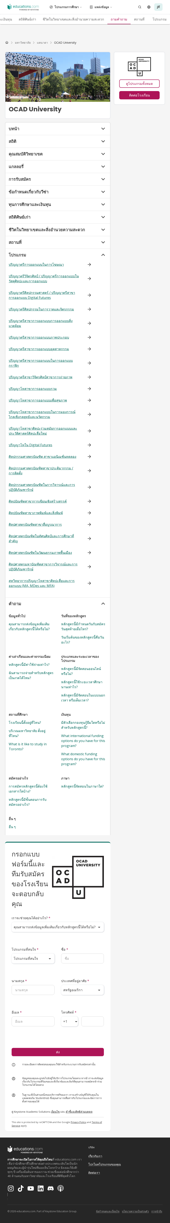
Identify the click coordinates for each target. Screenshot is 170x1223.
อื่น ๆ (12, 827)
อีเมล (17, 1012)
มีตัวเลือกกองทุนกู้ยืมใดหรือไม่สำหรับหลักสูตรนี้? (83, 725)
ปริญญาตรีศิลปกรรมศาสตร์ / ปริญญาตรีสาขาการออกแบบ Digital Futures (42, 295)
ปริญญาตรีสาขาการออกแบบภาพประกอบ (39, 337)
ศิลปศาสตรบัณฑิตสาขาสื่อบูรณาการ (35, 524)
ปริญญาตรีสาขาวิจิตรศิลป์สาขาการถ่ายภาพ (40, 377)
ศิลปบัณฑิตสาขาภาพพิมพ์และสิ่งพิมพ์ (36, 513)
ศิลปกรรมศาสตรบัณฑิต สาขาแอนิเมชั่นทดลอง (42, 456)
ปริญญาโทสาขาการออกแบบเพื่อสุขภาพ (38, 400)
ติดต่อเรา (94, 1173)
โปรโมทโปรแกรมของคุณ (104, 1164)
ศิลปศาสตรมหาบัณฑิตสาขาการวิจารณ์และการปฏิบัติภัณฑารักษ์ (43, 566)
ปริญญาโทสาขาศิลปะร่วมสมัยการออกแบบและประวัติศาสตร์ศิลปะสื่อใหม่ (43, 431)
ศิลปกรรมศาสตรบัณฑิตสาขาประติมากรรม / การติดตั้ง (41, 470)
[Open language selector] (149, 7)
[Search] (139, 7)
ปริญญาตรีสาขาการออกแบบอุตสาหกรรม (39, 349)
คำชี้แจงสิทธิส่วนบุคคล (79, 1112)
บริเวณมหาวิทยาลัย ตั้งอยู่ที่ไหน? (27, 733)
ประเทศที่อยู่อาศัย (75, 981)
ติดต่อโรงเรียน (139, 95)
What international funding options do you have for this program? (83, 741)
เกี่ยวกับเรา (95, 1156)
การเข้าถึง (156, 1211)
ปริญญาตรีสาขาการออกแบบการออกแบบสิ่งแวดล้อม (41, 323)
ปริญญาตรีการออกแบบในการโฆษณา (36, 264)
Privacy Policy (78, 1122)
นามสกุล (19, 981)
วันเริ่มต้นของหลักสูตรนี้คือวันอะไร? (82, 640)
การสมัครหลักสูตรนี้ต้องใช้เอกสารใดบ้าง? (28, 789)
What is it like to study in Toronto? (28, 746)
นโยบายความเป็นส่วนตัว (135, 1211)
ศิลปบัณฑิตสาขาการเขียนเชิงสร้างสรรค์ (38, 501)
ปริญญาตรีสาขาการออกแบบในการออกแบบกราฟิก (41, 363)
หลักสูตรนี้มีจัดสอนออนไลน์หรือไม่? (81, 671)
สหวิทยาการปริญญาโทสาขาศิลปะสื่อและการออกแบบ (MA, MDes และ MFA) (42, 583)
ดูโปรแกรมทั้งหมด (139, 83)
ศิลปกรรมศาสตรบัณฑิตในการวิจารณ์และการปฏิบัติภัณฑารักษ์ (42, 487)
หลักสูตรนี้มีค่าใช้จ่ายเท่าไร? (29, 664)
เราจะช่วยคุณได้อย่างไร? (31, 918)
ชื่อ (64, 949)
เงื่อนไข (55, 1112)
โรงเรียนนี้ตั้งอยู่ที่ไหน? (25, 722)
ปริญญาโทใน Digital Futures (30, 445)
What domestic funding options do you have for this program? (83, 759)
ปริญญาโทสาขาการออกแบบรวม (33, 388)
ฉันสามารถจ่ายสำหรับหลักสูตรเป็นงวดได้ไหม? (31, 675)
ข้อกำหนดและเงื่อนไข (107, 1211)
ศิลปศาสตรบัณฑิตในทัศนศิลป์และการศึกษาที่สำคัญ (41, 538)
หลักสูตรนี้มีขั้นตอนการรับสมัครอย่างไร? (27, 802)
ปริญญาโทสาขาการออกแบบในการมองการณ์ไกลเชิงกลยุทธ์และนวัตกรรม (42, 414)
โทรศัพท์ (68, 1012)
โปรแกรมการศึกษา (67, 7)
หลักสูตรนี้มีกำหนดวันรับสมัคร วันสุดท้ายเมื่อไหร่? (83, 626)
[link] (65, 43)
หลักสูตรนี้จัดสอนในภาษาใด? (82, 786)
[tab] (27, 19)
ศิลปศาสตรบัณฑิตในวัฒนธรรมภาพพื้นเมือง (40, 552)
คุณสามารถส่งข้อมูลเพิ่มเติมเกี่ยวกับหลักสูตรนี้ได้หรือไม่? (29, 626)
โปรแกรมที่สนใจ (25, 949)
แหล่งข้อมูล (102, 7)
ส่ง (58, 1052)
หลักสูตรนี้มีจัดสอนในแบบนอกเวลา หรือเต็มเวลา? (83, 697)
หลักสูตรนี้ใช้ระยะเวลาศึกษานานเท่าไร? (81, 684)
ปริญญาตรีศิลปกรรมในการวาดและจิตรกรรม (41, 309)
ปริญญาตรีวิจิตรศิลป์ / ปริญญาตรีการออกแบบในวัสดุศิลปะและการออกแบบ (44, 278)
